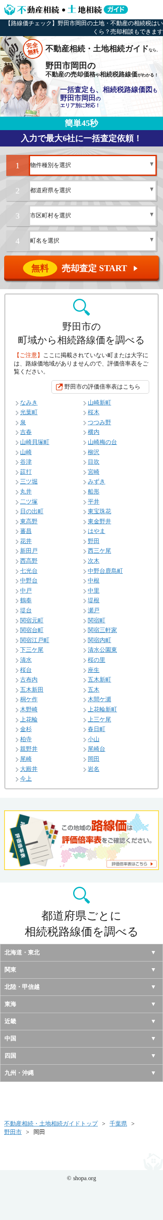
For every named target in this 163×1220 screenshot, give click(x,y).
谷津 (26, 462)
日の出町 (31, 511)
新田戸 (29, 551)
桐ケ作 (29, 699)
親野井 (29, 749)
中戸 (26, 591)
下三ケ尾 (31, 650)
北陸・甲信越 (22, 987)
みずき (96, 481)
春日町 (96, 729)
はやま (96, 531)
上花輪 (29, 719)
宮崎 (93, 472)
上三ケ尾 (99, 719)
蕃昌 (26, 531)
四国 (10, 1056)
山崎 (26, 452)
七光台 (29, 571)
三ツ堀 (29, 481)
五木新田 (31, 690)
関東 (10, 970)
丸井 (26, 492)
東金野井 (99, 521)
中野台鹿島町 (105, 571)
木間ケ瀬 (99, 699)
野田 (93, 541)
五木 (93, 690)
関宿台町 (31, 630)
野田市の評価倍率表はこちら (102, 387)
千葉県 (118, 1124)
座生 (93, 670)
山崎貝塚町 (34, 442)
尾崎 (26, 759)
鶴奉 (26, 600)
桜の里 (96, 660)
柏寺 (26, 739)
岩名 (93, 769)
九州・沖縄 (19, 1073)
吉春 (26, 432)
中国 (10, 1038)
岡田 (93, 759)
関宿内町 (99, 640)
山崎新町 (99, 403)
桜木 (93, 412)
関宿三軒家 (102, 630)
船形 (93, 492)
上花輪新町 (102, 709)
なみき (29, 403)
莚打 (26, 472)
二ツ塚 (29, 502)
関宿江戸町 (34, 640)
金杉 (26, 729)
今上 (26, 779)
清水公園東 (102, 650)
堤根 (93, 600)
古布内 (29, 680)
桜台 (26, 670)
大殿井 (29, 769)
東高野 (29, 521)
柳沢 (93, 452)
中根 (93, 580)
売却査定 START (85, 268)
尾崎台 (96, 749)
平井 (93, 502)
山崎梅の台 (102, 442)
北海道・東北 (22, 952)
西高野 (29, 561)
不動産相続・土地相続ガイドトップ (51, 1124)
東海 (10, 1004)
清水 (26, 660)
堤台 (26, 610)
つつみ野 (99, 422)
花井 (26, 541)
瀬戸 (93, 610)
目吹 (93, 462)
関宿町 (96, 620)
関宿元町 (31, 620)
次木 (93, 561)
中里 (93, 591)
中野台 (29, 580)
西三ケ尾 (99, 551)
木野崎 (29, 709)
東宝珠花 (99, 511)
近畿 (10, 1021)
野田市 (13, 1132)
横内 (93, 432)
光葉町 (29, 412)
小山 (93, 739)
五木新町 (99, 680)
